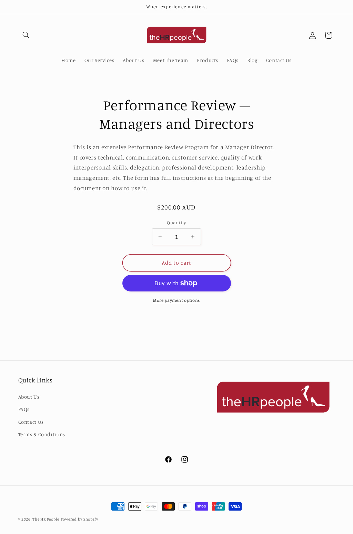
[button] (26, 35)
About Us (29, 397)
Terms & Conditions (41, 434)
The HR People (45, 519)
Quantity (176, 222)
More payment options (176, 300)
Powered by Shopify (79, 519)
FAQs (24, 409)
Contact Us (31, 422)
